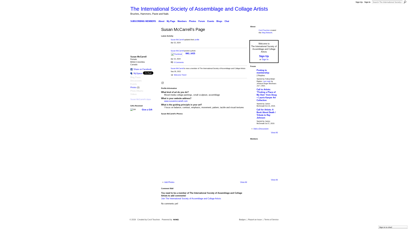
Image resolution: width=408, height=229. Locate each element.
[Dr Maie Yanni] (263, 155)
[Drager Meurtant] (255, 163)
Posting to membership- (263, 71)
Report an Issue (255, 220)
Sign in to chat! (385, 227)
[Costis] (272, 146)
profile (197, 40)
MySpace (138, 73)
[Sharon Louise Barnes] (255, 172)
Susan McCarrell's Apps (140, 99)
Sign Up (359, 2)
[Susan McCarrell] (255, 146)
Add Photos (169, 182)
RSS (162, 83)
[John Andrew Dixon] (263, 146)
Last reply (267, 81)
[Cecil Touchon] (272, 172)
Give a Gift (147, 109)
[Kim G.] (255, 155)
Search (405, 2)
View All (243, 182)
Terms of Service (271, 220)
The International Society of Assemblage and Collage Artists (199, 9)
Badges (242, 220)
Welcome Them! (180, 75)
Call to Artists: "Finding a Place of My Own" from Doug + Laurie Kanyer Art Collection (267, 94)
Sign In (367, 2)
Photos (133, 87)
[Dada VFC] (263, 163)
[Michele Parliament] (263, 172)
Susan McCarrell (177, 40)
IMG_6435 (190, 53)
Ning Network (267, 33)
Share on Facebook (143, 69)
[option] (204, 148)
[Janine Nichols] (272, 155)
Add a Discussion (261, 129)
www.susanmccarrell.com (176, 101)
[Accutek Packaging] (272, 163)
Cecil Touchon (264, 30)
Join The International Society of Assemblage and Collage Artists (191, 198)
